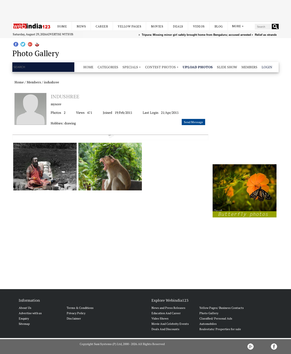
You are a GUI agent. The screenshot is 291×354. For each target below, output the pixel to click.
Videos (199, 26)
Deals (178, 26)
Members (249, 67)
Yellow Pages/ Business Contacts (221, 308)
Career (102, 26)
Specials (130, 67)
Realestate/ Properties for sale (220, 329)
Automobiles (208, 324)
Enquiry (24, 318)
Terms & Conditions (80, 308)
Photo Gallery (208, 313)
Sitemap (24, 324)
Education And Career (166, 313)
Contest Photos (160, 67)
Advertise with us (59, 34)
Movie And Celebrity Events (170, 324)
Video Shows (160, 318)
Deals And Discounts (165, 329)
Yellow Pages (129, 26)
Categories (108, 67)
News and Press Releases (168, 308)
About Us (25, 308)
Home (62, 26)
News (81, 26)
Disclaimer (74, 318)
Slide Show (227, 67)
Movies (157, 26)
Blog (219, 26)
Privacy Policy (76, 313)
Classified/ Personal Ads (215, 318)
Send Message (193, 122)
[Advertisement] (145, 10)
